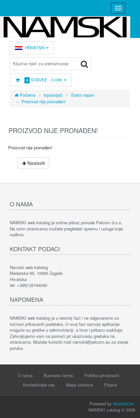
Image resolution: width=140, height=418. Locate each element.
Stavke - (44, 80)
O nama (25, 375)
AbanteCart (123, 403)
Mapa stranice (79, 385)
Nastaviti (35, 163)
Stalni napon (82, 95)
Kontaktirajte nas (39, 385)
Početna (27, 95)
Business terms (58, 375)
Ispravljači (53, 95)
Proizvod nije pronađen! (43, 101)
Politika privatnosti (101, 375)
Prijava (110, 385)
